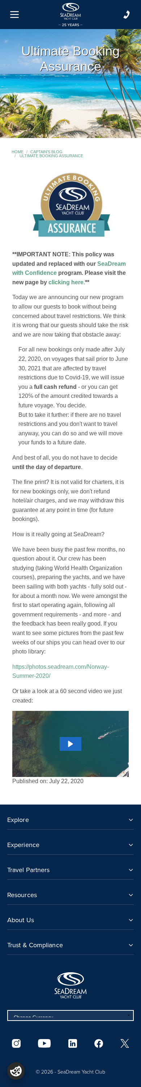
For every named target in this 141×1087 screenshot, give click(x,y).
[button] (70, 744)
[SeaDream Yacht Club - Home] (70, 985)
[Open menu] (14, 14)
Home (18, 152)
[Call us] (126, 14)
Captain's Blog (46, 152)
